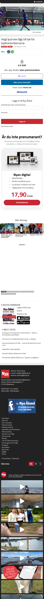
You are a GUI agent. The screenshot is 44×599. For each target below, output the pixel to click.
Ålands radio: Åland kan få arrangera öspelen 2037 (6, 236)
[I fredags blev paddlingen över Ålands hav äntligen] (22, 486)
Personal (5, 420)
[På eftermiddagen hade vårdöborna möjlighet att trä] (22, 515)
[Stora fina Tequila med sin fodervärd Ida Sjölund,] (22, 586)
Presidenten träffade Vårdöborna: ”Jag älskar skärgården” (20, 357)
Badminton (21, 291)
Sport (10, 46)
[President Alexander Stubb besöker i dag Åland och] (22, 529)
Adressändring (6, 432)
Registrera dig (22, 314)
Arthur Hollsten (12, 291)
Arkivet (19, 311)
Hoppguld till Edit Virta (36, 234)
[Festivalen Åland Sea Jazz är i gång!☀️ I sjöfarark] (22, 501)
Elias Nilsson (29, 291)
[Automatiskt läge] (31, 464)
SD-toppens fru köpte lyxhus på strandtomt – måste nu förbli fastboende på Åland (19, 334)
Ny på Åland (6, 447)
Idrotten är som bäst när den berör (21, 235)
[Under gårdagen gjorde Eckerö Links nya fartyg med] (22, 558)
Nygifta (4, 452)
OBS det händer (7, 425)
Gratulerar (5, 445)
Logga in (39, 2)
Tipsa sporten (6, 436)
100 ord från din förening (10, 440)
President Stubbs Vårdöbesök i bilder (14, 353)
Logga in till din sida (23, 307)
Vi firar (4, 454)
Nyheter (4, 46)
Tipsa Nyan (5, 418)
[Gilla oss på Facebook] (22, 406)
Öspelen (13, 294)
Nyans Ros (5, 449)
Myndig (4, 438)
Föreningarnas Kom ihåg (10, 443)
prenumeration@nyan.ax (21, 379)
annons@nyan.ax (23, 375)
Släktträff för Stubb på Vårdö (11, 349)
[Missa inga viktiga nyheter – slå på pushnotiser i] (22, 572)
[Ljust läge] (35, 464)
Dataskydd (15, 458)
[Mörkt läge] (40, 464)
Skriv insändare (7, 423)
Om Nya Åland (6, 458)
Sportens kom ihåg (8, 434)
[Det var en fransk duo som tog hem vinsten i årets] (22, 543)
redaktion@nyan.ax (23, 373)
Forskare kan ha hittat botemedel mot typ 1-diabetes (19, 339)
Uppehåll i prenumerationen (11, 429)
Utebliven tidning (7, 427)
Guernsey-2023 (5, 294)
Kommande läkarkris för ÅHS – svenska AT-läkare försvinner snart (21, 344)
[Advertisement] (22, 268)
